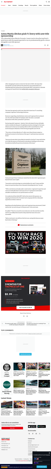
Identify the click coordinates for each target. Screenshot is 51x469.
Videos (40, 5)
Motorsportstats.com (5, 447)
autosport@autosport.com (33, 444)
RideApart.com (4, 449)
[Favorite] (45, 45)
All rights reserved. (31, 460)
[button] (25, 242)
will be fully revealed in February (31, 89)
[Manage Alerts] (27, 316)
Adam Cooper (6, 44)
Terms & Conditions (18, 458)
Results (26, 5)
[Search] (46, 2)
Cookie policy (26, 458)
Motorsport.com (4, 445)
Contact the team (31, 448)
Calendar (15, 5)
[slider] (25, 249)
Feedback (30, 440)
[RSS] (39, 433)
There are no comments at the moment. (25, 333)
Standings (20, 5)
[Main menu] (1, 2)
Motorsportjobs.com (5, 443)
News (9, 5)
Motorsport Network (23, 460)
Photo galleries (33, 5)
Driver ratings (47, 5)
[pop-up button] (42, 252)
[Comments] (48, 45)
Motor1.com (3, 441)
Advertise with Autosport (33, 446)
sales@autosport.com (32, 450)
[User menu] (49, 2)
